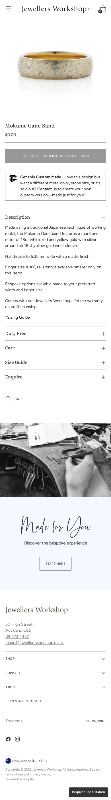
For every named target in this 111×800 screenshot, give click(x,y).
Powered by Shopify (19, 779)
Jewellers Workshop (47, 769)
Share (18, 399)
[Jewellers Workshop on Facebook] (8, 740)
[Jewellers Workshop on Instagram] (18, 740)
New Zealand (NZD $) (28, 761)
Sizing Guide (18, 317)
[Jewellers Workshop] (55, 8)
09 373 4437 (17, 636)
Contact (45, 189)
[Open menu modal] (8, 9)
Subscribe (96, 721)
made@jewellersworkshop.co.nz (34, 642)
